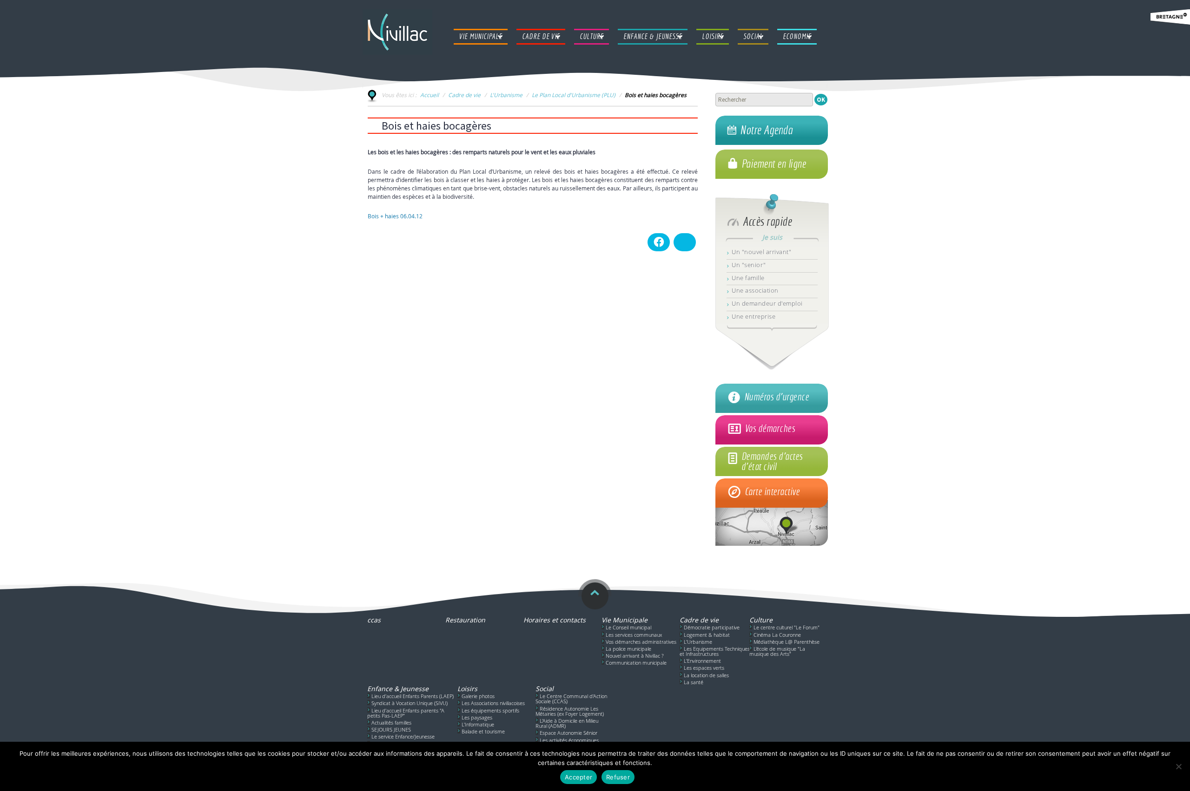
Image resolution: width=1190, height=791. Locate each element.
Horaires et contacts (554, 619)
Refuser (618, 777)
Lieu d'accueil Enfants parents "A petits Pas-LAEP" (405, 713)
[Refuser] (1178, 766)
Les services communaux (634, 634)
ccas (374, 619)
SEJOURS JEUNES (391, 729)
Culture (761, 619)
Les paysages (477, 717)
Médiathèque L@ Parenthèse (787, 641)
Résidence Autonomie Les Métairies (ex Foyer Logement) (570, 711)
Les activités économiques (569, 740)
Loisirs (467, 688)
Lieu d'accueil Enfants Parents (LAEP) (412, 696)
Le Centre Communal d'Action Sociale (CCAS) (571, 699)
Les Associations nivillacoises (493, 702)
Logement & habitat (707, 634)
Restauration (465, 619)
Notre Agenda (766, 130)
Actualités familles (391, 722)
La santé (693, 682)
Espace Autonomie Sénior (568, 732)
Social (545, 688)
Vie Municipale (625, 619)
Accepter (578, 777)
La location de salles (706, 675)
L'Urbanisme (506, 94)
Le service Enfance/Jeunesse (403, 736)
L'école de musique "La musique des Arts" (777, 651)
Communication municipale (636, 662)
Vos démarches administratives (641, 641)
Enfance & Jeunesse (398, 688)
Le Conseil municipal (628, 627)
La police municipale (628, 648)
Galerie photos (478, 696)
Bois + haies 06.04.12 (395, 216)
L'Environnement (702, 660)
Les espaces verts (704, 667)
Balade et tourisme (483, 731)
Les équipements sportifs (490, 710)
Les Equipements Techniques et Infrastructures (715, 651)
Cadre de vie (464, 94)
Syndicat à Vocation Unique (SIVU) (409, 702)
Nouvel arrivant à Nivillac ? (635, 655)
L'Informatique (478, 724)
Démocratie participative (712, 627)
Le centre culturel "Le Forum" (787, 627)
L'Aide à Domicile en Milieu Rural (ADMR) (567, 723)
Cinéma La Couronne (777, 634)
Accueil (429, 94)
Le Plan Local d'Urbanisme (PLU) (573, 94)
